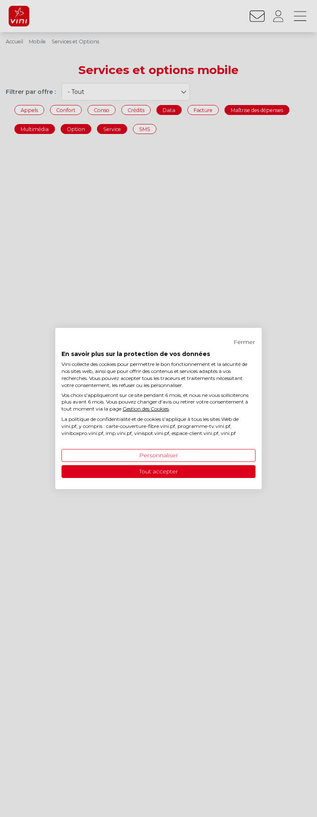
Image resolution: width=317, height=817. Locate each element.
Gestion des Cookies (146, 409)
